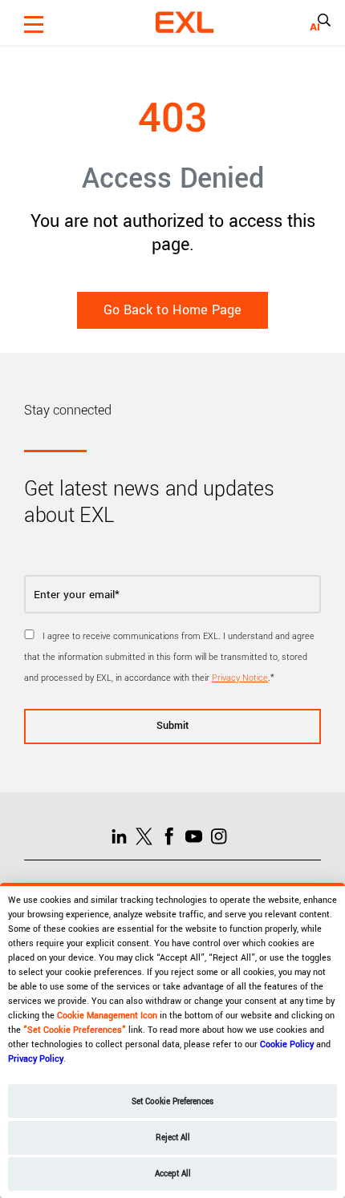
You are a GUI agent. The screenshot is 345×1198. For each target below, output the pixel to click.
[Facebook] (172, 836)
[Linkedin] (123, 836)
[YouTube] (197, 836)
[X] (148, 836)
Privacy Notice (240, 678)
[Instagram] (222, 836)
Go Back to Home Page (173, 310)
